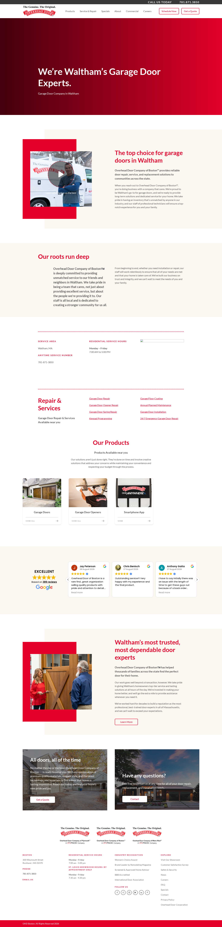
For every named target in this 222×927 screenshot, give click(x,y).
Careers (147, 11)
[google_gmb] (129, 892)
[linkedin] (141, 892)
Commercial (132, 11)
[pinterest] (147, 892)
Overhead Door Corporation (174, 904)
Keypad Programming (100, 418)
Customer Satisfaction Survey (174, 864)
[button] (197, 579)
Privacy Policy (167, 899)
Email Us (28, 879)
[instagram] (123, 892)
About (117, 11)
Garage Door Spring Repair (103, 411)
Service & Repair (88, 11)
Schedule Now (169, 11)
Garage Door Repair (99, 398)
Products (70, 11)
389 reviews (50, 582)
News (163, 874)
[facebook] (117, 892)
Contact (134, 799)
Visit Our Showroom (170, 859)
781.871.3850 (189, 2)
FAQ (163, 884)
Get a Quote (190, 11)
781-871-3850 (29, 873)
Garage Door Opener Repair (103, 405)
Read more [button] (77, 592)
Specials (105, 11)
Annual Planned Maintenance (155, 405)
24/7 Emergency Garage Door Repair (159, 418)
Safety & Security (169, 869)
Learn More (126, 721)
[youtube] (135, 892)
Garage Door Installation (153, 411)
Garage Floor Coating (151, 398)
